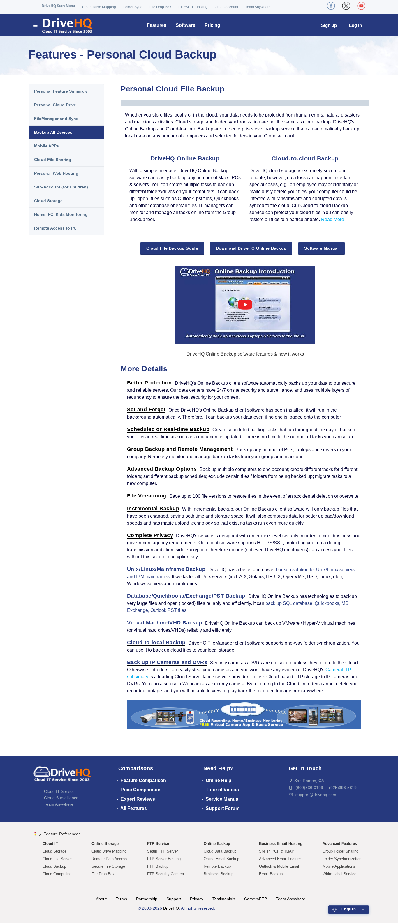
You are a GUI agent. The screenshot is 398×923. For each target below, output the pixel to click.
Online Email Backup (221, 859)
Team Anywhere (258, 7)
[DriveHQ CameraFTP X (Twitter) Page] (346, 6)
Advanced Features (340, 843)
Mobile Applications (339, 866)
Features (156, 25)
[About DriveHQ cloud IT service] (62, 776)
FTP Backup (157, 866)
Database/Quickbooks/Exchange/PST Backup (186, 596)
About (101, 898)
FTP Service (158, 843)
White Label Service (339, 874)
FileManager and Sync (56, 118)
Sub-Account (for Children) (61, 187)
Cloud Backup (54, 866)
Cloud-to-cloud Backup (305, 158)
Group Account (226, 7)
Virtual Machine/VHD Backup (164, 623)
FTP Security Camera (165, 874)
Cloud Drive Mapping (99, 7)
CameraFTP (255, 898)
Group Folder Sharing (340, 851)
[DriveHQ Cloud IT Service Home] (63, 25)
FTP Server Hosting (164, 859)
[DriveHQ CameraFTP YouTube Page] (361, 6)
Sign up (329, 25)
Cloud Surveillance (61, 797)
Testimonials (223, 898)
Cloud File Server (57, 859)
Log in (355, 25)
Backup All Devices (53, 132)
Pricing (212, 25)
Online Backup (217, 843)
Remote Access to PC (55, 228)
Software (185, 25)
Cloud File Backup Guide (172, 248)
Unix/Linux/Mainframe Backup (166, 569)
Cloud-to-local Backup (156, 642)
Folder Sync (132, 7)
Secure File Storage (108, 866)
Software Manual (321, 248)
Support (173, 898)
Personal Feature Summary (60, 91)
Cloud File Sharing (52, 159)
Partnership (146, 898)
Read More (332, 219)
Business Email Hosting (280, 843)
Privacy (196, 898)
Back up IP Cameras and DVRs (167, 662)
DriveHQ (171, 908)
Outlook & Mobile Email (279, 866)
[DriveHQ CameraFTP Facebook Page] (331, 6)
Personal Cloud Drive (55, 105)
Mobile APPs (46, 146)
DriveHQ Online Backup (185, 158)
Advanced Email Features (281, 859)
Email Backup (271, 874)
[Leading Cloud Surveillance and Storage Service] (244, 714)
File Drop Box (160, 7)
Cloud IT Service (59, 791)
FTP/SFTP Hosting (192, 7)
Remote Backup (217, 866)
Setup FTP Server (162, 851)
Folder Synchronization (342, 859)
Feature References (61, 834)
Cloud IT (50, 843)
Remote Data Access (109, 859)
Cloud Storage (48, 200)
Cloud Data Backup (220, 851)
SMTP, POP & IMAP (276, 851)
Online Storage (105, 843)
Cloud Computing (57, 874)
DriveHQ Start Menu (58, 6)
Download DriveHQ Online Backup (251, 248)
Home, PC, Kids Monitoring (61, 214)
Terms (121, 898)
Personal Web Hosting (56, 173)
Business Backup (218, 874)
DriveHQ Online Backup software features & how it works (245, 354)
